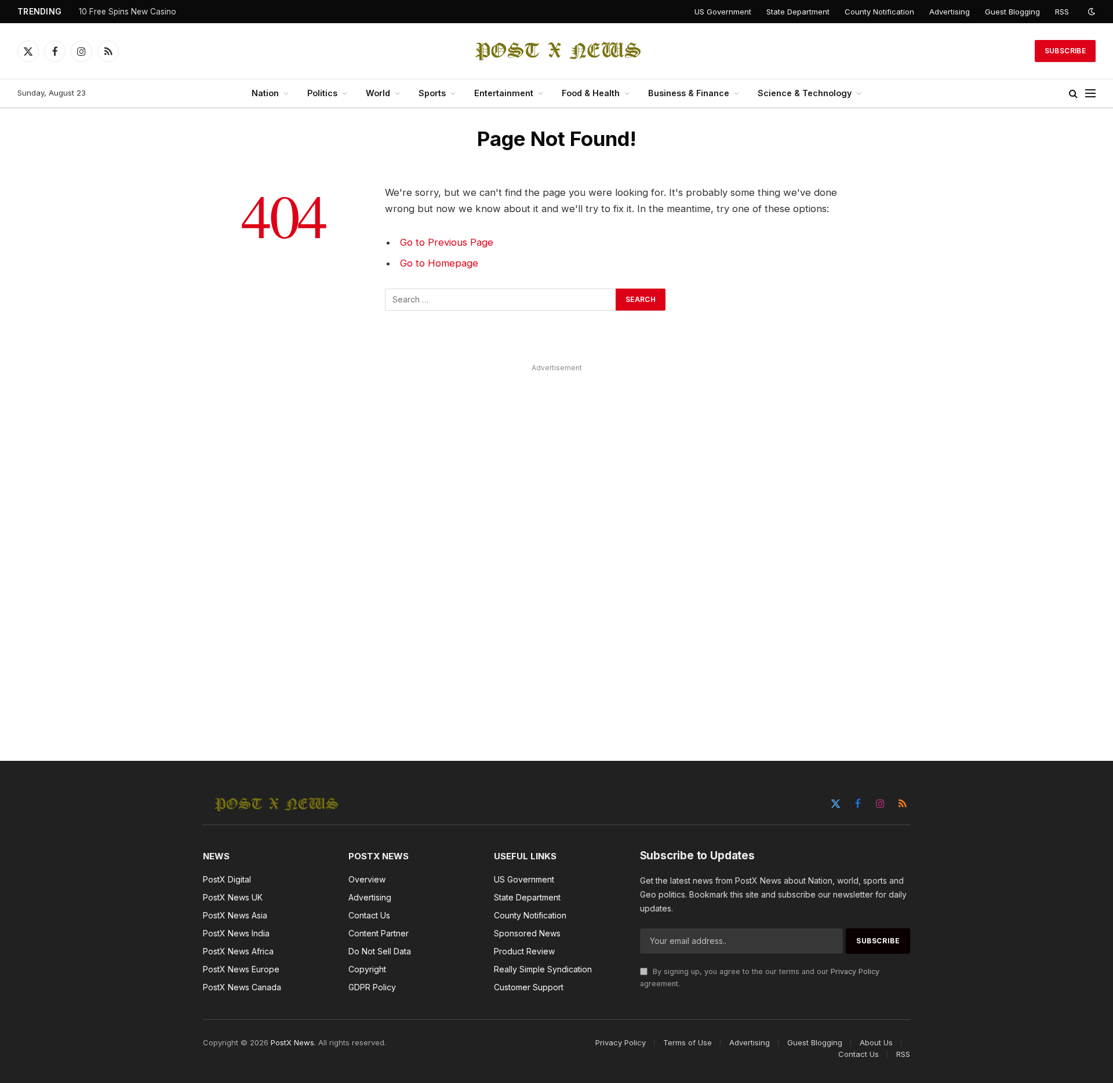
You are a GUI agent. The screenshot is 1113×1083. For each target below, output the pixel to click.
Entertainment (503, 93)
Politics (322, 93)
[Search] (1073, 94)
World (378, 93)
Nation (265, 93)
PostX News (292, 1042)
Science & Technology (805, 93)
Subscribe (1065, 50)
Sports (432, 93)
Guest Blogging (1012, 11)
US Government (722, 11)
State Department (798, 11)
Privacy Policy (855, 971)
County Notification (879, 11)
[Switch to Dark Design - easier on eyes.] (1090, 12)
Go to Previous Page (446, 242)
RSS (1062, 11)
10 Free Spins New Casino (127, 11)
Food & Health (591, 93)
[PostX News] (557, 51)
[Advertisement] (556, 549)
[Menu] (1090, 94)
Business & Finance (688, 93)
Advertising (949, 11)
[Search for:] (501, 300)
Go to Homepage (439, 263)
